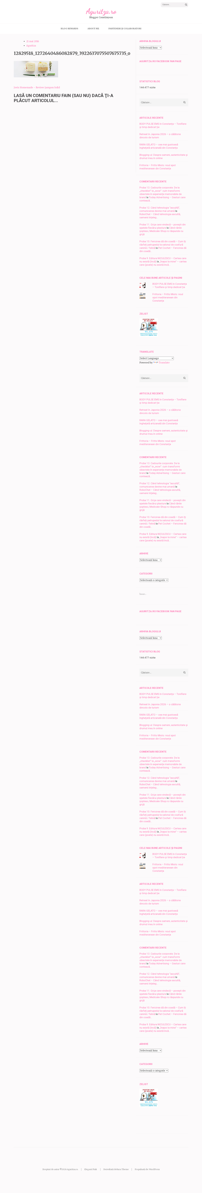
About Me (93, 28)
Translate (164, 362)
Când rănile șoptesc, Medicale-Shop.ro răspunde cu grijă (161, 231)
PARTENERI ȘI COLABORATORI (124, 28)
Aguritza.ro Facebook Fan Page (160, 61)
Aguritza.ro (101, 11)
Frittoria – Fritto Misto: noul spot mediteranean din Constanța (167, 297)
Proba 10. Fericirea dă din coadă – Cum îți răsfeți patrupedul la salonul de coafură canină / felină (162, 244)
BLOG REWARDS (69, 28)
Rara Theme (123, 1169)
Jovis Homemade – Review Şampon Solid (37, 87)
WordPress (154, 1169)
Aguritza (31, 45)
